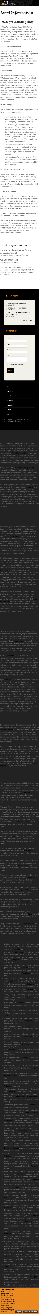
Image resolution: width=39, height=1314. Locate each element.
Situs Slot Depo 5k (19, 453)
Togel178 (28, 1026)
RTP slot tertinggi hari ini (24, 468)
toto (13, 836)
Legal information (15, 421)
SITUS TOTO (22, 865)
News (8, 414)
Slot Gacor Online (12, 536)
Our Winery (10, 396)
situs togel (10, 656)
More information (30, 1312)
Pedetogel (26, 973)
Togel (30, 914)
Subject (9, 349)
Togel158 (16, 949)
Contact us (11, 330)
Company (10, 391)
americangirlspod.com (30, 1044)
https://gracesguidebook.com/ (27, 1097)
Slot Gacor (4, 570)
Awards (9, 409)
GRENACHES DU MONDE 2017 (17, 308)
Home (8, 387)
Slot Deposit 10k (23, 822)
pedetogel (23, 1131)
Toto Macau (19, 952)
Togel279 (7, 1015)
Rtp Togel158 (13, 1050)
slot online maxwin (32, 1113)
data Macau (19, 641)
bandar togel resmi (11, 1148)
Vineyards (10, 400)
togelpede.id (9, 1120)
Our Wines (10, 405)
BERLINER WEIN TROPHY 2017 (17, 303)
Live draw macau (6, 730)
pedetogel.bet (25, 1058)
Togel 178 (27, 1036)
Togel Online (32, 878)
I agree (18, 1312)
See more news (27, 320)
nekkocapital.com (10, 1076)
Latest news (12, 295)
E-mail (8, 344)
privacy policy (18, 364)
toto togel (28, 851)
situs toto (8, 680)
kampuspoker (34, 1105)
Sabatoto (30, 984)
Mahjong (29, 487)
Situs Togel (24, 902)
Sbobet (36, 1242)
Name (8, 338)
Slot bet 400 (27, 793)
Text (8, 355)
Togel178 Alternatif (27, 924)
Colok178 (8, 1197)
